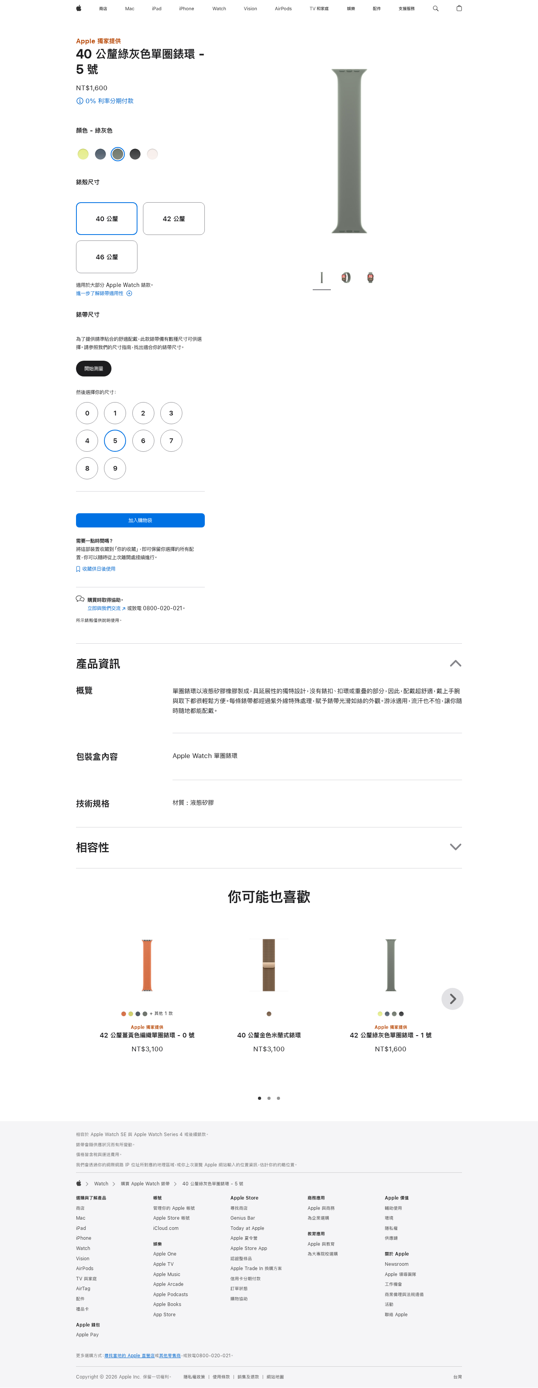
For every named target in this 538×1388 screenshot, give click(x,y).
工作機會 (393, 1284)
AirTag (83, 1288)
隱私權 (391, 1228)
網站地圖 (275, 1377)
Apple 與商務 (321, 1208)
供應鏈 (391, 1238)
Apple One (164, 1254)
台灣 (457, 1377)
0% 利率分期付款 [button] (125, 101)
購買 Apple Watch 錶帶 (145, 1183)
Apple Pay (87, 1334)
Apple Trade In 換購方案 (256, 1268)
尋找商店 (239, 1208)
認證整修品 (241, 1258)
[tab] (322, 278)
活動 (389, 1304)
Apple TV (163, 1264)
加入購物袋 (140, 520)
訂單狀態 (239, 1288)
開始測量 (93, 368)
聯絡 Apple (396, 1314)
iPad (81, 1228)
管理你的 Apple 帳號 (174, 1208)
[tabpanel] (349, 150)
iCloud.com (165, 1228)
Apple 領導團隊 (400, 1274)
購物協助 (239, 1299)
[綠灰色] (118, 154)
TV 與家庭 (86, 1278)
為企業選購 (318, 1218)
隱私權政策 (194, 1377)
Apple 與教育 (321, 1244)
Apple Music (166, 1274)
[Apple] (79, 1183)
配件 (80, 1299)
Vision (82, 1258)
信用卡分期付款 (245, 1278)
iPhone (83, 1238)
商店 (80, 1208)
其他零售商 (170, 1355)
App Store (164, 1314)
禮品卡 (82, 1309)
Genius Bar (242, 1218)
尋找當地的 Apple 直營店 (129, 1355)
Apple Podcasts (170, 1294)
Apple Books (167, 1304)
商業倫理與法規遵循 (404, 1294)
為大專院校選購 (323, 1254)
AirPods (84, 1268)
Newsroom (396, 1264)
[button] (436, 8)
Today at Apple (247, 1228)
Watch (101, 1183)
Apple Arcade (168, 1284)
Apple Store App (248, 1248)
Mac (80, 1218)
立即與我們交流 (106, 608)
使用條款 (221, 1377)
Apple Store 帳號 (171, 1218)
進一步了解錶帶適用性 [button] (100, 293)
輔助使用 (393, 1208)
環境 (389, 1218)
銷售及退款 (248, 1377)
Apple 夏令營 (244, 1238)
